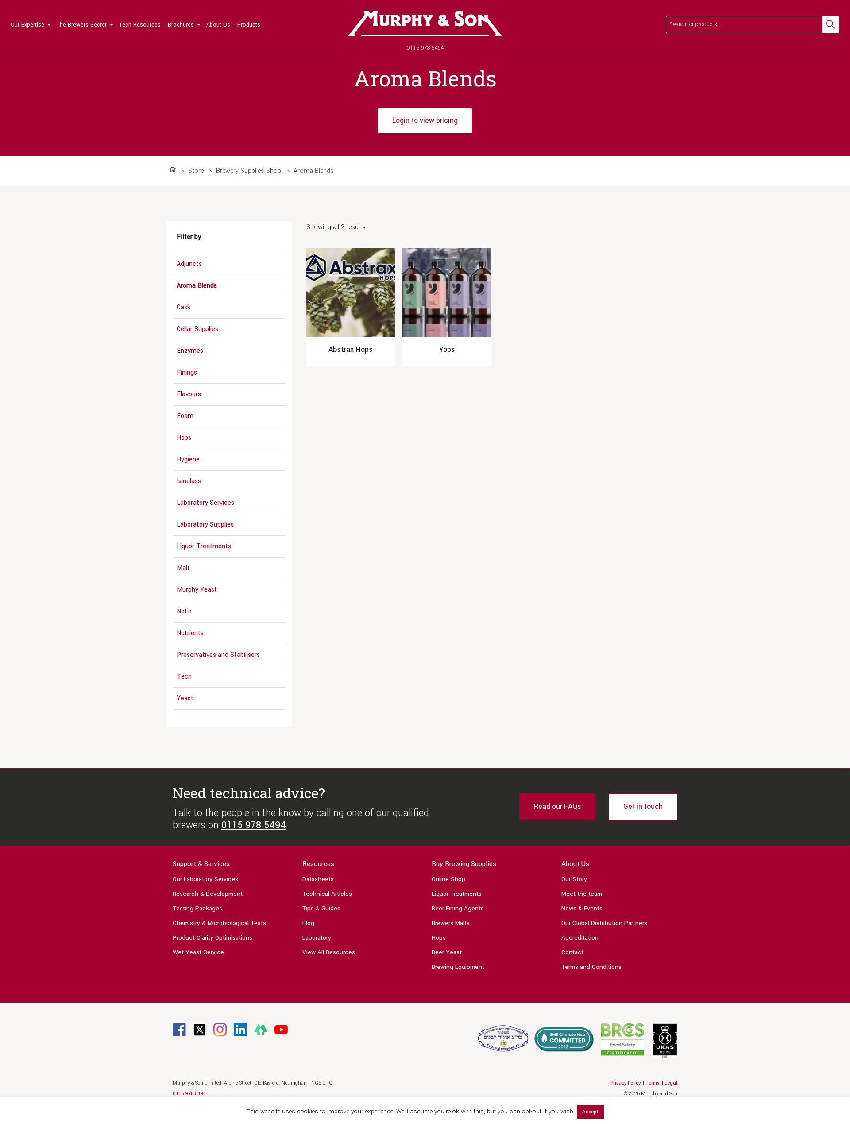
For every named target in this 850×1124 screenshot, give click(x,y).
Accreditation (580, 937)
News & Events (582, 908)
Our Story (574, 879)
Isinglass (189, 481)
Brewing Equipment (458, 967)
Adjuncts (189, 264)
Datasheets (318, 879)
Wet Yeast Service (198, 952)
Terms (652, 1083)
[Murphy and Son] (425, 23)
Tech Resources (140, 25)
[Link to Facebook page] (179, 1029)
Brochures (181, 25)
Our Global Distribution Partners (604, 923)
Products (248, 25)
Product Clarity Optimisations (212, 937)
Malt (183, 568)
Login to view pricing (425, 120)
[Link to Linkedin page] (240, 1029)
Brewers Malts (451, 923)
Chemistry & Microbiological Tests (219, 923)
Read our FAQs (557, 806)
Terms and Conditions (591, 967)
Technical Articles (327, 894)
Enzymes (190, 350)
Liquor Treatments (204, 546)
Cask (183, 307)
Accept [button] (590, 1112)
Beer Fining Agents (458, 908)
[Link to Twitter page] (199, 1029)
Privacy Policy (625, 1083)
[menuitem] (30, 24)
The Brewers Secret (82, 25)
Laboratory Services (205, 502)
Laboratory (316, 937)
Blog (308, 923)
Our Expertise (27, 25)
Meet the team (581, 894)
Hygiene (188, 459)
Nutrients (190, 633)
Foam (185, 416)
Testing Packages (197, 908)
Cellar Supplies (197, 329)
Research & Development (208, 894)
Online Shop (448, 879)
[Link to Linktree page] (260, 1029)
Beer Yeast (447, 952)
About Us (218, 25)
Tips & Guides (321, 908)
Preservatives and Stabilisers (218, 655)
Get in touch (643, 806)
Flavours (189, 394)
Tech (184, 676)
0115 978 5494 (425, 48)
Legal (671, 1083)
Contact (572, 952)
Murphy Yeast (197, 589)
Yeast (185, 698)
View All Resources (328, 952)
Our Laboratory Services (205, 879)
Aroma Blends (197, 285)
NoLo (184, 611)
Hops (184, 437)
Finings (187, 372)
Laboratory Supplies (205, 524)
